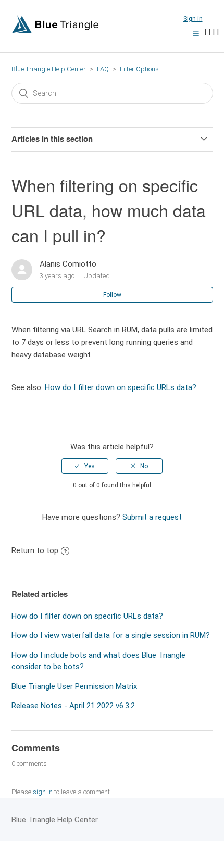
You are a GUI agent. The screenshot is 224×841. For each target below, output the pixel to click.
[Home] (55, 31)
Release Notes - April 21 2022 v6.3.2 (73, 705)
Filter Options (139, 69)
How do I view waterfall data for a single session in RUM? (110, 635)
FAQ (103, 69)
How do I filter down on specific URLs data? (120, 387)
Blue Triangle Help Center (48, 69)
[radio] (84, 466)
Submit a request (152, 517)
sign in (43, 792)
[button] (196, 33)
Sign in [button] (193, 18)
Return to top (34, 550)
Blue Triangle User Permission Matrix (74, 686)
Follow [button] (112, 294)
